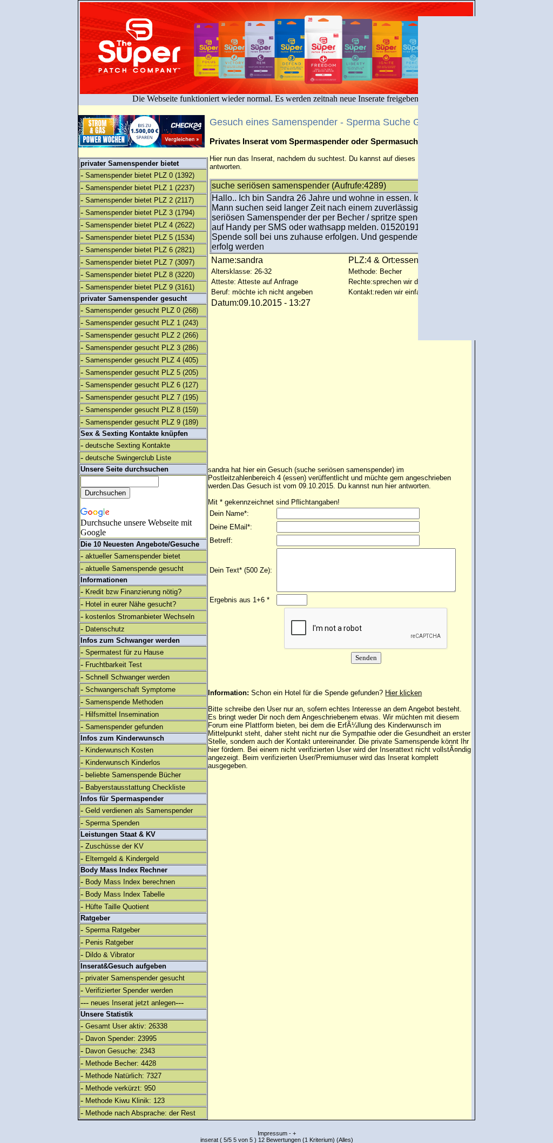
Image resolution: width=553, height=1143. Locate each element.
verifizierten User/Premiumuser (309, 758)
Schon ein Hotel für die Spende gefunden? (336, 693)
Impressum (272, 1133)
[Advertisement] (458, 178)
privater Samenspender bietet (129, 163)
